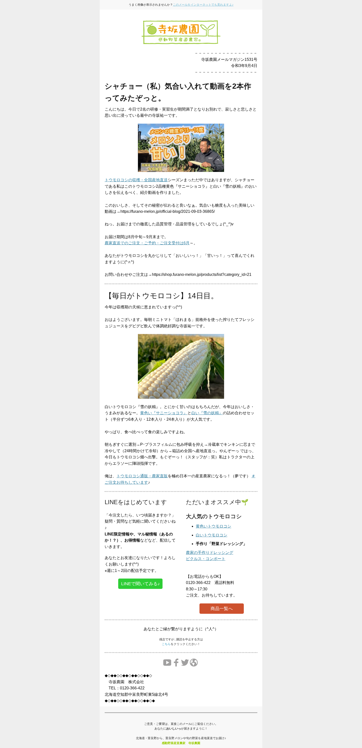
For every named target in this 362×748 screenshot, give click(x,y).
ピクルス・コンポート (205, 559)
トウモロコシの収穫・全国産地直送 (136, 180)
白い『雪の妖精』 (207, 413)
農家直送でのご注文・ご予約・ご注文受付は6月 (147, 243)
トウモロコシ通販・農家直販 (142, 476)
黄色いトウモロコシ (213, 526)
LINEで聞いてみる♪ (140, 583)
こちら (166, 644)
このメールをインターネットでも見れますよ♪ (203, 4)
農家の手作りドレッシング (209, 552)
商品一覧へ (222, 608)
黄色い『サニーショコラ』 (163, 413)
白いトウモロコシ (211, 535)
